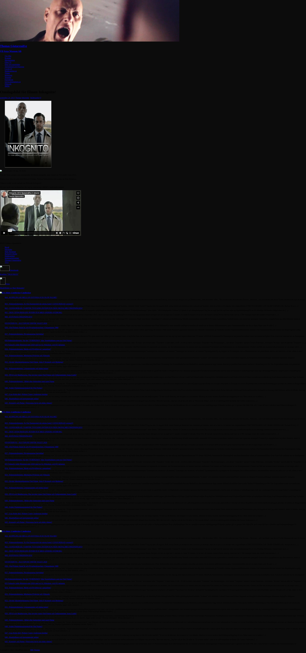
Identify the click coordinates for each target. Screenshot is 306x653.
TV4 (6, 262)
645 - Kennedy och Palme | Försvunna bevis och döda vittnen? (28, 403)
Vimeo (7, 73)
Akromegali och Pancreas (14, 67)
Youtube (8, 77)
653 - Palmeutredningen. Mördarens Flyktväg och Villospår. (27, 356)
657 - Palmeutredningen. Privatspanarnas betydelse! (24, 334)
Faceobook (9, 80)
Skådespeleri (35, 98)
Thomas (18, 98)
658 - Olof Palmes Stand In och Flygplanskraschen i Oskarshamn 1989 (31, 328)
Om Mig (8, 56)
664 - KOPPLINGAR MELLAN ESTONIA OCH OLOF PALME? (31, 297)
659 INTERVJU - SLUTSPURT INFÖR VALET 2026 (26, 323)
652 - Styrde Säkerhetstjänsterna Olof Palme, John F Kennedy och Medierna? (34, 362)
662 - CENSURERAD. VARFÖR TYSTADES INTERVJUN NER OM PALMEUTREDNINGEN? (43, 308)
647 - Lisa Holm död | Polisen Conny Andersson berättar (26, 394)
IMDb (7, 86)
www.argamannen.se (13, 82)
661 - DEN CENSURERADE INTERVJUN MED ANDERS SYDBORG (33, 312)
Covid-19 (8, 69)
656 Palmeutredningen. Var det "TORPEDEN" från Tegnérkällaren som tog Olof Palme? (38, 340)
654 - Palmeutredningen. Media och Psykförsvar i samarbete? (28, 349)
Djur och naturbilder (12, 65)
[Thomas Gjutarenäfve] (89, 41)
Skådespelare (10, 256)
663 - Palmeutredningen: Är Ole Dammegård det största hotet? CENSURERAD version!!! (39, 304)
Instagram (8, 75)
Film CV (8, 62)
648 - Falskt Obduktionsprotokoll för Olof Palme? (23, 388)
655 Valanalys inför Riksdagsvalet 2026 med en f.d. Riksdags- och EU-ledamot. (35, 345)
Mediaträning (10, 60)
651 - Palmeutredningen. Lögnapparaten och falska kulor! (26, 368)
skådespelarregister (12, 258)
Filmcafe (8, 84)
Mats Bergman (10, 252)
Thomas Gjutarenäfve (13, 260)
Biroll (7, 247)
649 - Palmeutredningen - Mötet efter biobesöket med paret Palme (29, 381)
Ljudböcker (26, 293)
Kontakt (8, 58)
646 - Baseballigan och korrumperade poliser (22, 399)
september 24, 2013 (7, 98)
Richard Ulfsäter (11, 254)
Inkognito (25, 98)
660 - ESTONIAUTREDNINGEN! (18, 317)
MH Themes (35, 650)
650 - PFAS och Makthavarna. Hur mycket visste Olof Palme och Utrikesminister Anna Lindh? (41, 375)
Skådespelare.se (11, 71)
